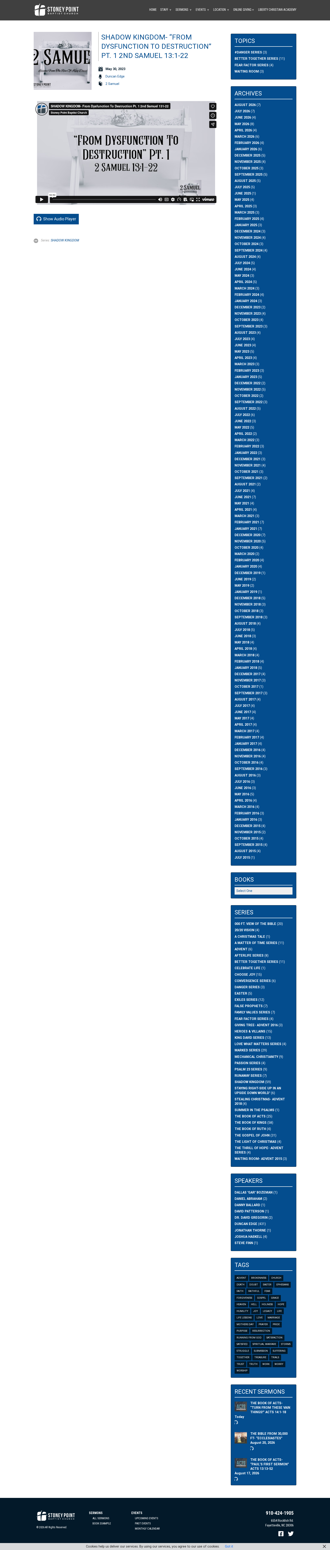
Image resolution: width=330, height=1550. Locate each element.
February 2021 (247, 522)
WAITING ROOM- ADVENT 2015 (258, 1159)
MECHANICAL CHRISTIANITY (256, 1057)
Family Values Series (252, 1012)
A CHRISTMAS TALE (250, 937)
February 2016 (247, 813)
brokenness (258, 1277)
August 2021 (245, 484)
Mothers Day (245, 1324)
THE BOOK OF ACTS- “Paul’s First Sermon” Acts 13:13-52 (269, 1464)
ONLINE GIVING (244, 10)
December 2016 (247, 750)
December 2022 (247, 383)
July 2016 (242, 782)
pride (276, 1324)
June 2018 (243, 636)
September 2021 (248, 478)
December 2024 (247, 231)
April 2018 (243, 649)
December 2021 (247, 459)
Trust (240, 1364)
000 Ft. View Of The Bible (255, 924)
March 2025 (244, 212)
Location (221, 10)
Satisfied (242, 1344)
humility (242, 1311)
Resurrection (261, 1330)
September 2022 (248, 402)
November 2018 (248, 604)
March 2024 (244, 288)
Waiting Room (247, 71)
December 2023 (247, 307)
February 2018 (247, 661)
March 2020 (244, 554)
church (276, 1277)
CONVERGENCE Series (253, 981)
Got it (229, 1546)
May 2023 (242, 352)
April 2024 (243, 282)
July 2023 (242, 339)
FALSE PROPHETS (249, 1006)
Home (153, 9)
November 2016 (248, 756)
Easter (267, 1284)
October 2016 (246, 763)
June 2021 (243, 497)
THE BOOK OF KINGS (250, 1123)
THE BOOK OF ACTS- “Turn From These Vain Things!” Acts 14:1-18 (270, 1407)
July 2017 (242, 706)
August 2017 (245, 699)
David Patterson (249, 1211)
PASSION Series (247, 1063)
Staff (166, 10)
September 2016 (248, 769)
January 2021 (246, 529)
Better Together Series (256, 59)
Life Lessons (244, 1317)
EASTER (241, 993)
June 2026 (243, 117)
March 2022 (244, 440)
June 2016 (243, 788)
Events (203, 10)
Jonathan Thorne (250, 1230)
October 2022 (246, 396)
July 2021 (242, 491)
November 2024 (248, 238)
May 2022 (242, 427)
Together (243, 1357)
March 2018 (244, 655)
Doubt (253, 1284)
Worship (242, 1370)
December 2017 (247, 674)
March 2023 (244, 364)
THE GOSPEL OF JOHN (252, 1135)
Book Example (101, 1523)
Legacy (267, 1311)
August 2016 (245, 775)
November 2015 (248, 832)
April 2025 (243, 206)
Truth (253, 1364)
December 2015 (247, 826)
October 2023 (246, 320)
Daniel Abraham (248, 1199)
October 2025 (246, 168)
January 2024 (246, 301)
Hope (281, 1304)
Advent (241, 1277)
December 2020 (247, 535)
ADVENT (241, 949)
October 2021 (246, 472)
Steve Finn (244, 1243)
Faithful (254, 1291)
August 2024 (245, 257)
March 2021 (244, 516)
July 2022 (242, 415)
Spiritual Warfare (264, 1344)
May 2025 (242, 200)
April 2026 (243, 130)
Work (266, 1364)
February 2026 (247, 143)
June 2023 (243, 345)
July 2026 (242, 111)
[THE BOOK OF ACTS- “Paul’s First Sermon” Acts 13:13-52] (241, 1465)
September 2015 (248, 845)
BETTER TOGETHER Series (256, 962)
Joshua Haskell (248, 1237)
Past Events (143, 1523)
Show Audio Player (59, 219)
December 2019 (247, 573)
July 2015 (242, 858)
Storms (285, 1344)
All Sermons (100, 1518)
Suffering (279, 1350)
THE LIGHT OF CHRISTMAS (255, 1142)
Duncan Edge (115, 76)
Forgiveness (244, 1297)
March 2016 (244, 807)
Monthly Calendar (147, 1528)
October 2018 (246, 611)
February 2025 (247, 219)
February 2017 (247, 737)
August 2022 (245, 409)
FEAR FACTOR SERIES (251, 1019)
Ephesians (282, 1284)
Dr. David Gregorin (251, 1218)
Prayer (263, 1324)
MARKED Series (247, 1050)
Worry (279, 1364)
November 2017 (248, 680)
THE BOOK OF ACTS (250, 1116)
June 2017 (243, 712)
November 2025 (248, 162)
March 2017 (244, 731)
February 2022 (247, 446)
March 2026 (244, 137)
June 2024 (243, 269)
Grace (275, 1297)
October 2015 (246, 838)
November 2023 (248, 314)
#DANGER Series (248, 52)
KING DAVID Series (249, 1038)
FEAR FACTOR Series (251, 65)
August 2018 (245, 624)
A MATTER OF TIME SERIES (256, 943)
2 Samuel (112, 84)
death (240, 1284)
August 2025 (245, 181)
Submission (261, 1350)
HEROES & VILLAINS (250, 1031)
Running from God (249, 1337)
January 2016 (246, 820)
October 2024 (246, 244)
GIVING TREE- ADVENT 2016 (256, 1025)
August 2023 (245, 333)
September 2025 (248, 175)
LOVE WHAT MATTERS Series (258, 1044)
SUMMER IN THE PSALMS (254, 1110)
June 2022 (243, 421)
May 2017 (242, 718)
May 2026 (242, 124)
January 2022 (246, 453)
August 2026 (245, 105)
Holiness (267, 1304)
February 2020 (247, 560)
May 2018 (242, 642)
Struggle (243, 1350)
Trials (275, 1357)
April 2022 (243, 434)
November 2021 (248, 465)
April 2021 (243, 510)
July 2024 (242, 263)
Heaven (241, 1304)
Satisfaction (274, 1337)
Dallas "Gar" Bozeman (254, 1192)
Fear (267, 1291)
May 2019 (242, 586)
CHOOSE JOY (245, 975)
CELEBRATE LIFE (247, 968)
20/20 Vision (244, 930)
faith (240, 1291)
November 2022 (248, 389)
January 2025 (246, 225)
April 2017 (243, 725)
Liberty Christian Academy (277, 9)
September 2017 (248, 693)
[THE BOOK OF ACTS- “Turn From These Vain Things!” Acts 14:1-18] (241, 1409)
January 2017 (246, 744)
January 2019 (246, 592)
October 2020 (246, 548)
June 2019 (243, 579)
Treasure (260, 1357)
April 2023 (243, 358)
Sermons (184, 10)
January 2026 (246, 149)
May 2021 (242, 503)
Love (260, 1317)
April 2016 (243, 801)
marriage (274, 1317)
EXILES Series (246, 1000)
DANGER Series (247, 987)
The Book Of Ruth (250, 1129)
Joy (255, 1311)
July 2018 (242, 630)
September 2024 (248, 250)
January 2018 (246, 668)
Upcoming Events (146, 1518)
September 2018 (248, 617)
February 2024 (247, 295)
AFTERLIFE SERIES (249, 955)
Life (279, 1311)
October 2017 (246, 687)
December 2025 (247, 155)
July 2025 (242, 187)
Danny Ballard (247, 1205)
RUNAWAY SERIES (248, 1076)
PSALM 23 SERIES (248, 1069)
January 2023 (246, 377)
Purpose (242, 1330)
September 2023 (248, 326)
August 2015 (245, 851)
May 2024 (242, 276)
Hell (254, 1304)
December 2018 (247, 598)
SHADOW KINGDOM (65, 240)
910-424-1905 (280, 1513)
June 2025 (243, 193)
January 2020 (246, 566)
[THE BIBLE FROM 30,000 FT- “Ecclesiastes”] (241, 1441)
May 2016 (242, 794)
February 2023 (247, 371)
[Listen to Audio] (236, 1422)
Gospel (261, 1297)
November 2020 (248, 541)
